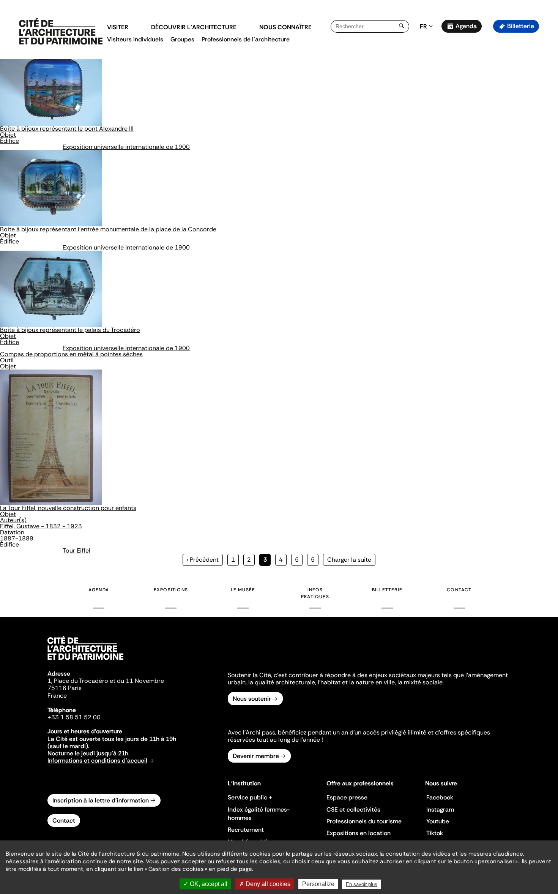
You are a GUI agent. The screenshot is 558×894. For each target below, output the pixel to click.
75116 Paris (64, 688)
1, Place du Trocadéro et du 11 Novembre (105, 681)
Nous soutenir (252, 699)
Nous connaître (285, 27)
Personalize (318, 884)
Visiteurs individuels (135, 39)
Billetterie (520, 26)
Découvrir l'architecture (193, 27)
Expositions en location (358, 833)
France (57, 696)
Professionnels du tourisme (364, 821)
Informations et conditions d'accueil (97, 760)
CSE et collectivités (353, 809)
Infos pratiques (315, 593)
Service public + (250, 797)
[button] (547, 134)
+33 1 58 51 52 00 (74, 717)
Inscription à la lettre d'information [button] (100, 800)
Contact (459, 590)
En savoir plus (361, 884)
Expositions (171, 590)
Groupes (182, 39)
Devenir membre (256, 756)
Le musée (243, 590)
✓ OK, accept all (205, 884)
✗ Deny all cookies (264, 884)
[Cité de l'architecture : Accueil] (85, 661)
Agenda (466, 26)
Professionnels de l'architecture (246, 39)
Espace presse (346, 797)
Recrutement (246, 830)
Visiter (117, 27)
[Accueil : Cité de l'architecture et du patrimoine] (60, 32)
